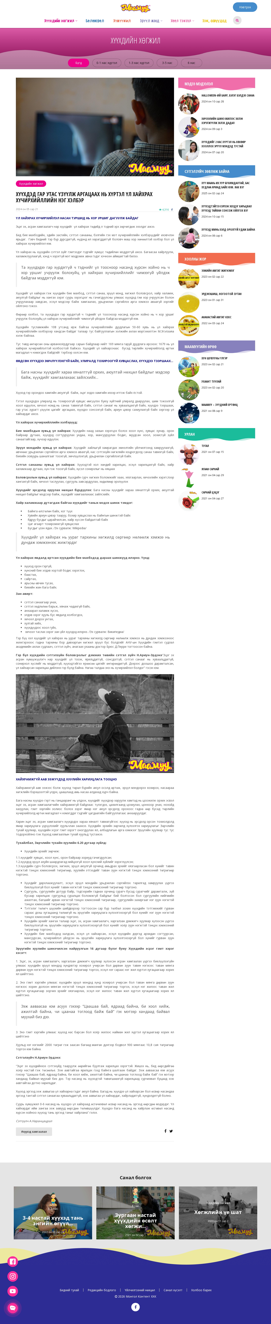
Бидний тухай (69, 1290)
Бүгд (78, 63)
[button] (76, 20)
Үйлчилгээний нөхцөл (140, 1290)
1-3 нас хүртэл (139, 63)
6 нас (191, 63)
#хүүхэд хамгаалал (34, 1132)
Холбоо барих (201, 1290)
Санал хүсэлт (173, 1290)
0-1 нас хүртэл (107, 63)
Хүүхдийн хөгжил (31, 184)
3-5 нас (167, 63)
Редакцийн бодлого (102, 1290)
